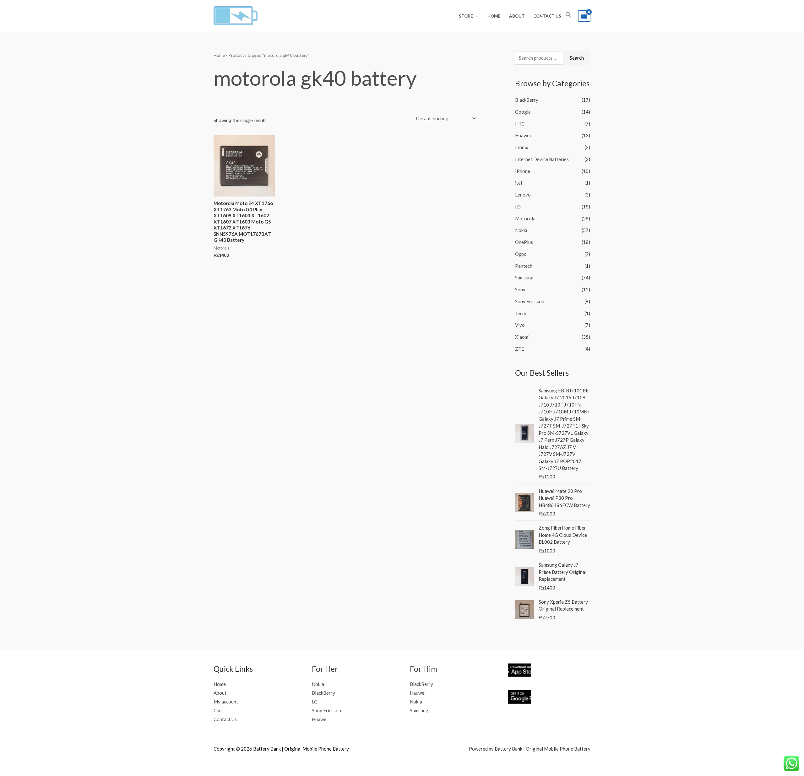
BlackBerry (526, 100)
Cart (218, 710)
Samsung (524, 277)
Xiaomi (522, 337)
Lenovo (523, 194)
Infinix (521, 147)
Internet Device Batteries (542, 159)
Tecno (521, 313)
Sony (520, 289)
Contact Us (547, 16)
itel (518, 183)
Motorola (525, 218)
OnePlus (524, 242)
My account (226, 701)
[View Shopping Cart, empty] (584, 16)
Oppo (521, 254)
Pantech (523, 266)
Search (577, 58)
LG (518, 206)
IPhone (522, 171)
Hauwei (418, 693)
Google (523, 112)
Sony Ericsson (529, 301)
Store (466, 16)
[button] (568, 16)
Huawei (523, 135)
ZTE (519, 349)
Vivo (520, 325)
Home (494, 16)
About (517, 16)
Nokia (521, 230)
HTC (519, 124)
